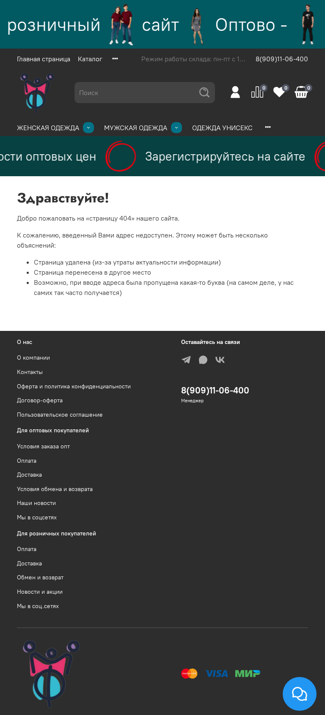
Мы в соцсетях (37, 517)
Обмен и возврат (40, 577)
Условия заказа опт (43, 446)
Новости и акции (40, 591)
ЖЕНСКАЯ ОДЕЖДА (48, 127)
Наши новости (36, 503)
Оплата (26, 460)
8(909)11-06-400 (282, 59)
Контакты (30, 372)
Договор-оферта (40, 400)
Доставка (29, 474)
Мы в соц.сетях (38, 606)
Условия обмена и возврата (55, 489)
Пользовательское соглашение (60, 414)
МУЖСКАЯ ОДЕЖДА (135, 127)
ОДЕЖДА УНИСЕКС (222, 127)
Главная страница (43, 59)
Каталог (90, 59)
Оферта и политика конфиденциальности (74, 386)
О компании (33, 357)
